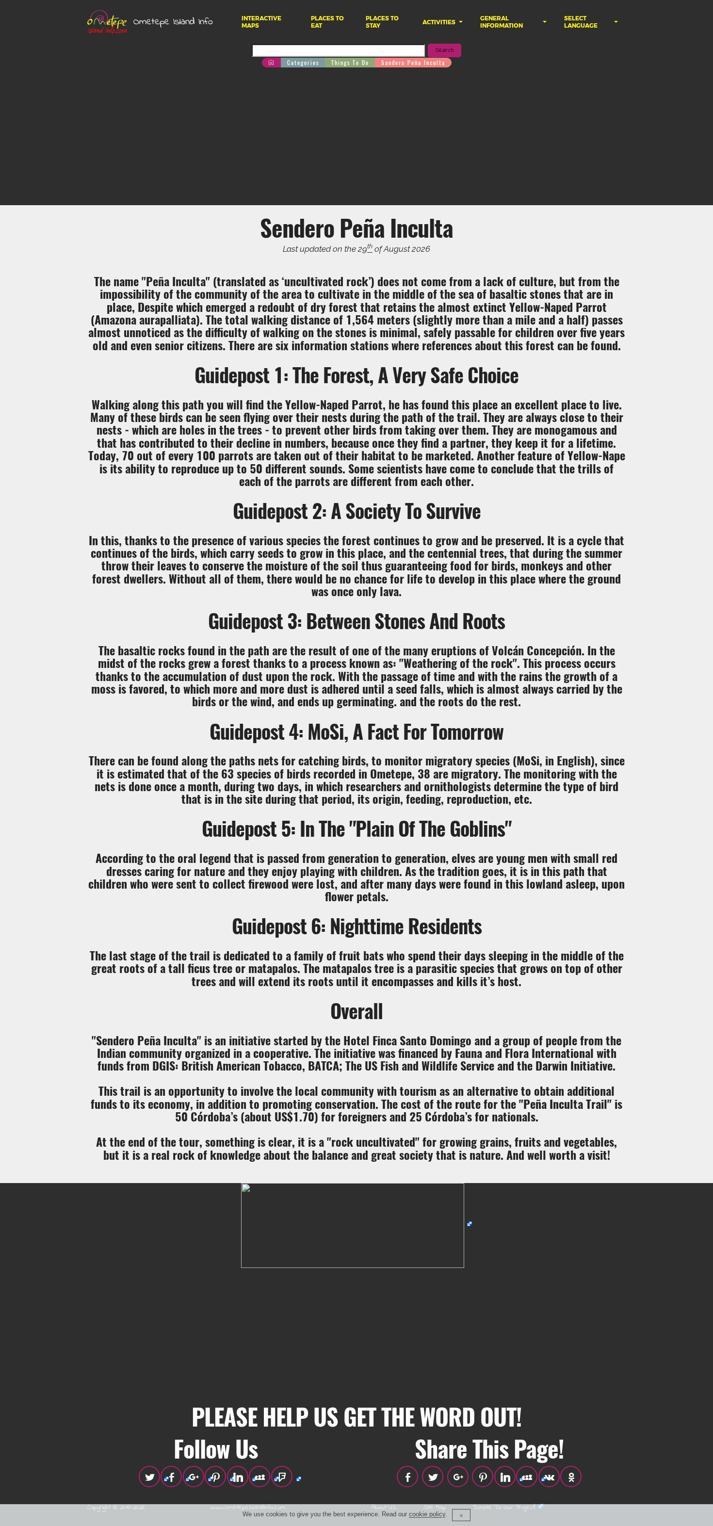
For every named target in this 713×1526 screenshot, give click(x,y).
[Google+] (193, 1476)
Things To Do (350, 62)
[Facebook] (171, 1476)
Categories (303, 62)
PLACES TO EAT (327, 22)
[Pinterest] (215, 1476)
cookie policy (427, 1514)
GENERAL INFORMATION (501, 22)
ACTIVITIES (438, 22)
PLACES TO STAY (382, 22)
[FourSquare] (281, 1476)
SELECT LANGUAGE (581, 22)
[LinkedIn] (237, 1476)
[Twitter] (149, 1476)
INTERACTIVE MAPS (261, 22)
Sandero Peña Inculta (413, 62)
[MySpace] (259, 1476)
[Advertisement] (356, 137)
